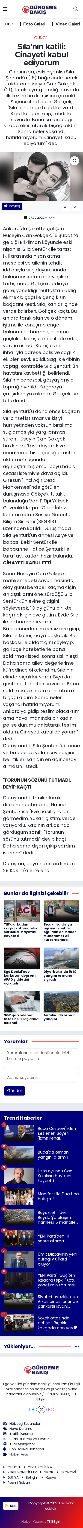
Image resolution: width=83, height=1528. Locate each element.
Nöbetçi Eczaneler (24, 1423)
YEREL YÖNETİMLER (22, 1472)
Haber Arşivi (19, 1454)
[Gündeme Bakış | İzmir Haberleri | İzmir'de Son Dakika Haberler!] (39, 8)
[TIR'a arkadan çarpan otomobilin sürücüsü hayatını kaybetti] (22, 910)
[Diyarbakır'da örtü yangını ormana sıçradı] (61, 958)
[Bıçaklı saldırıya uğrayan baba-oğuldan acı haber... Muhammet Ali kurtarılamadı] (61, 910)
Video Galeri (67, 24)
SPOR (48, 1472)
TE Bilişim (54, 1521)
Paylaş (14, 206)
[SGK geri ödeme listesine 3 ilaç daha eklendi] (22, 1001)
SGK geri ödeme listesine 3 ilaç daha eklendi (21, 1019)
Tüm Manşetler (22, 1444)
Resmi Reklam (19, 1482)
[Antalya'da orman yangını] (61, 1001)
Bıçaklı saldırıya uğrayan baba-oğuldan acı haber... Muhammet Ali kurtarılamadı (61, 932)
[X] (41, 1409)
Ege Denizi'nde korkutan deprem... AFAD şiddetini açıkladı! (21, 977)
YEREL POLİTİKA (40, 1467)
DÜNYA (13, 1477)
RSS (12, 1505)
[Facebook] (33, 1409)
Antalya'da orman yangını (60, 1017)
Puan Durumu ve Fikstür (29, 1438)
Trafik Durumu (21, 1433)
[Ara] (75, 9)
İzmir (8, 24)
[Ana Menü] (5, 9)
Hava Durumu (20, 1428)
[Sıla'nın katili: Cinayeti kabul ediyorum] (41, 176)
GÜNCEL (41, 38)
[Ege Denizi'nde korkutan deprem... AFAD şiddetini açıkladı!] (22, 958)
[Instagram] (50, 1409)
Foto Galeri (33, 24)
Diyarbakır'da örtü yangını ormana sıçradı (60, 975)
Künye (51, 1477)
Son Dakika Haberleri (26, 1449)
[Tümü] (77, 1346)
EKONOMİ (68, 1472)
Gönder (14, 1090)
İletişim (32, 1477)
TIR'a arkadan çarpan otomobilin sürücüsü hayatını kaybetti (20, 930)
